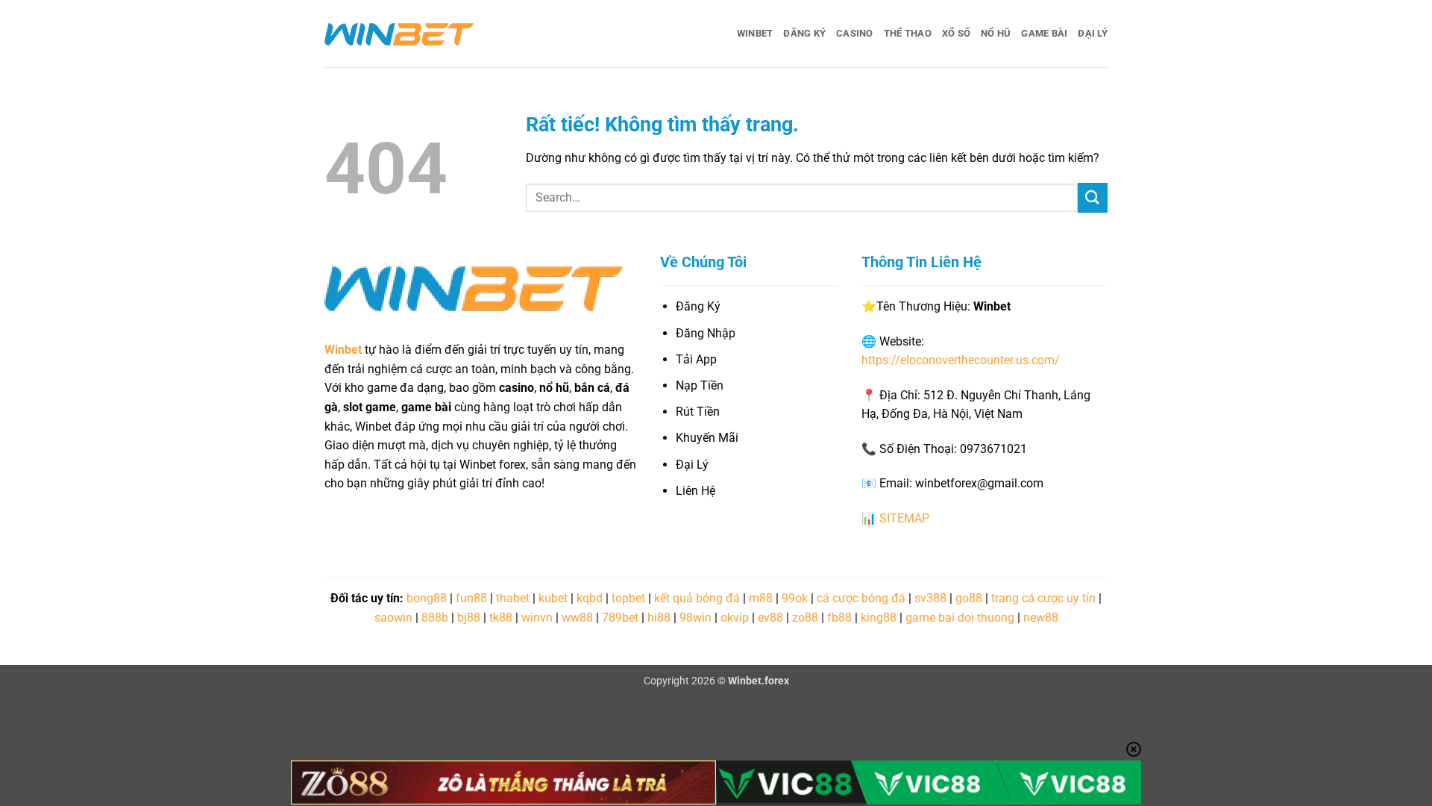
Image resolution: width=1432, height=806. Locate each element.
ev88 (770, 617)
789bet (620, 617)
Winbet (755, 33)
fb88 (839, 617)
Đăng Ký (804, 33)
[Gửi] (1093, 197)
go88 (968, 598)
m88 (761, 598)
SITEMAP (904, 518)
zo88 (805, 617)
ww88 (577, 617)
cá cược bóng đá (861, 598)
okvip (734, 617)
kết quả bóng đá (697, 598)
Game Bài (1044, 33)
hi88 (659, 617)
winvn (537, 617)
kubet (553, 598)
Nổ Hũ (996, 33)
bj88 (468, 617)
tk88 (500, 617)
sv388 (930, 598)
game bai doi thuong (959, 617)
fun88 (471, 598)
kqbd (590, 598)
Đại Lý (1093, 33)
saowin (393, 617)
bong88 (426, 598)
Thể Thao (908, 33)
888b (434, 617)
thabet (513, 598)
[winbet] (399, 33)
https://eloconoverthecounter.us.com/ (960, 360)
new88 (1040, 617)
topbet (628, 598)
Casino (854, 33)
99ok (795, 598)
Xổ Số (956, 33)
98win (695, 617)
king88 (878, 617)
